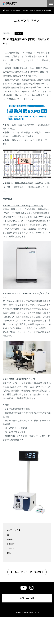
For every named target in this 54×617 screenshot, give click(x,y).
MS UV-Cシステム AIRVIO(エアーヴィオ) (23, 205)
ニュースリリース (27, 10)
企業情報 (16, 10)
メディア (11, 548)
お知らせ (39, 10)
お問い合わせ (27, 598)
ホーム (8, 10)
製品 (9, 553)
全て (9, 535)
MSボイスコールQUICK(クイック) (19, 379)
